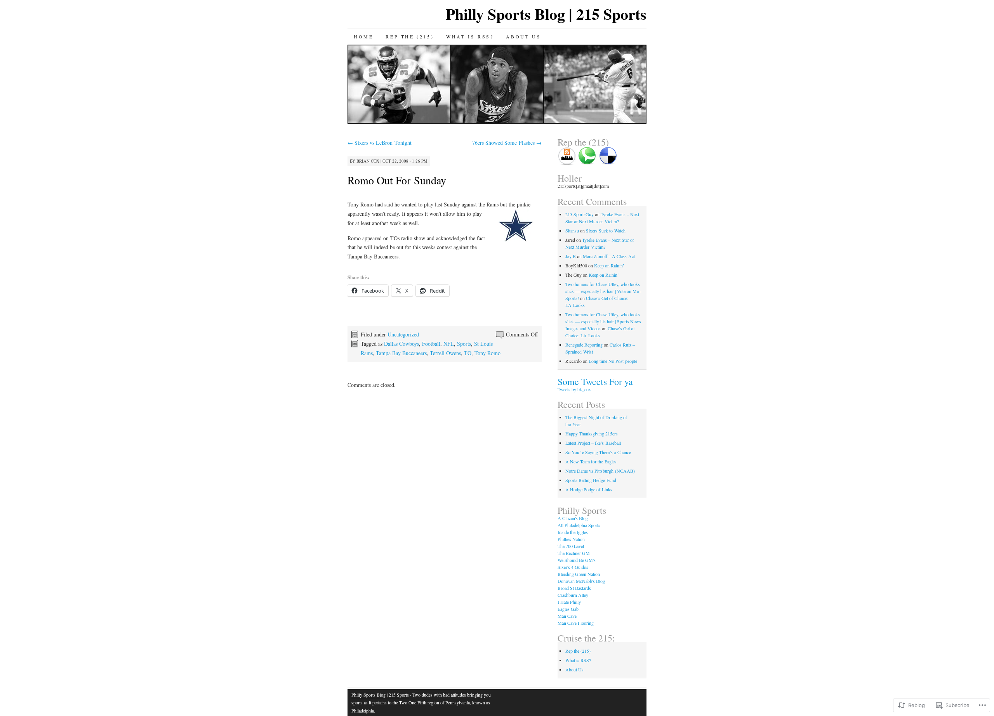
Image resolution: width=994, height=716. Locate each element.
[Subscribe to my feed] (567, 163)
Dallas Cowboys (401, 343)
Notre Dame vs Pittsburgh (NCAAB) (600, 471)
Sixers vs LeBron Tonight (380, 142)
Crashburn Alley (573, 595)
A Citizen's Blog (573, 518)
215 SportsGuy (579, 214)
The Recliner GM (574, 553)
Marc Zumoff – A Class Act (609, 256)
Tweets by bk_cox (574, 389)
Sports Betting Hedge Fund (590, 480)
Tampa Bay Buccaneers (401, 353)
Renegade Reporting (584, 345)
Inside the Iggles (573, 532)
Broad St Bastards (574, 588)
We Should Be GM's (577, 560)
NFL (448, 343)
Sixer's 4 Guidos (573, 567)
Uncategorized (403, 334)
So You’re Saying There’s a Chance (598, 452)
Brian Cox (367, 161)
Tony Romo (487, 353)
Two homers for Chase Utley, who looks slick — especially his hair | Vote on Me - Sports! (603, 291)
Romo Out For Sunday (397, 180)
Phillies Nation (571, 539)
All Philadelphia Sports (579, 525)
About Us (523, 36)
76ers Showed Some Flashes (507, 142)
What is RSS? (470, 36)
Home (363, 36)
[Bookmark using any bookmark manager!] (608, 163)
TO (467, 353)
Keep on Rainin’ (609, 265)
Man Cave (567, 616)
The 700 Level (571, 546)
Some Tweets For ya (595, 381)
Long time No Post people (613, 361)
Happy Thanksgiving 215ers (591, 433)
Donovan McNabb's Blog (581, 581)
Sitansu (572, 230)
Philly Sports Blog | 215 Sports (546, 13)
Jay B (570, 256)
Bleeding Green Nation (579, 574)
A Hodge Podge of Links (588, 489)
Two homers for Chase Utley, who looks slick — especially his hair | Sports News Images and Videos (603, 321)
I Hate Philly (569, 602)
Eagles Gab (568, 609)
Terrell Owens (445, 353)
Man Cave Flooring (576, 623)
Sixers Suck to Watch (606, 230)
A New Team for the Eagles (591, 461)
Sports (464, 343)
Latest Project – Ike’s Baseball (593, 443)
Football (431, 343)
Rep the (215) (410, 36)
